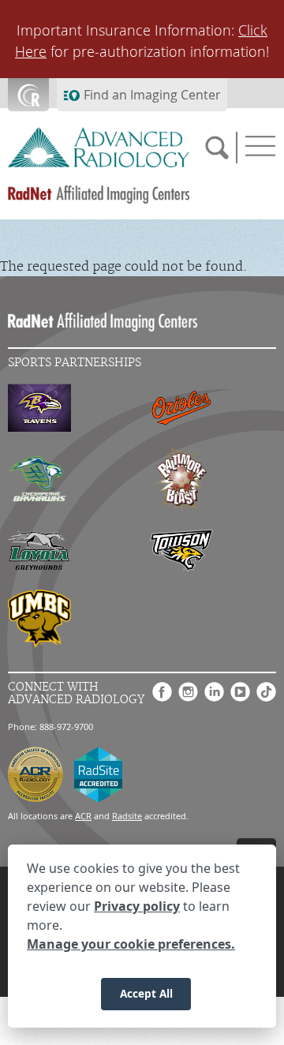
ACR (83, 816)
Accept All (146, 993)
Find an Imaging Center (152, 94)
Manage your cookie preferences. (131, 944)
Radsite (127, 816)
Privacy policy (137, 906)
